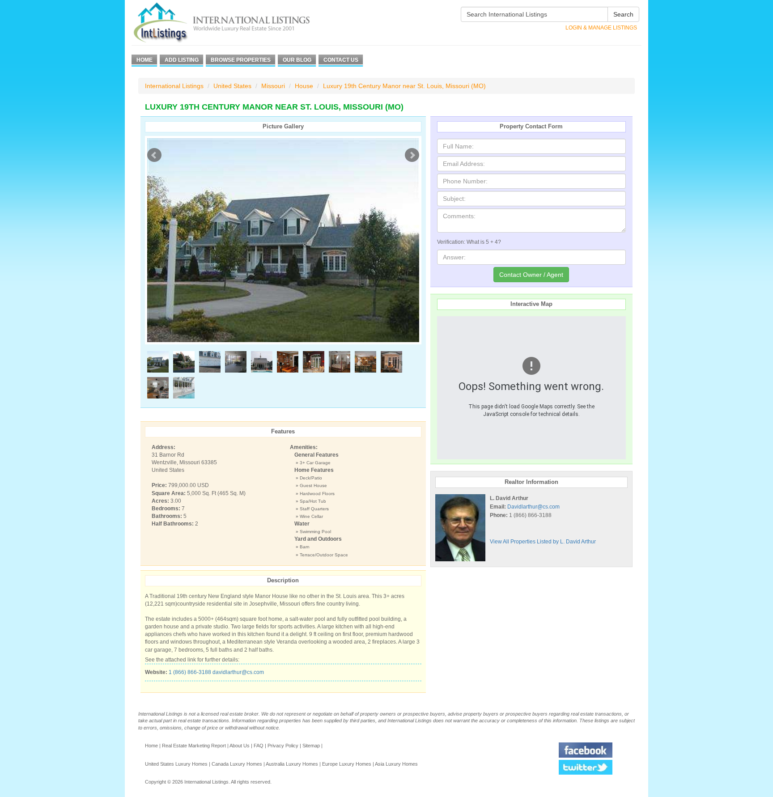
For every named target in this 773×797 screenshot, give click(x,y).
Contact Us (340, 60)
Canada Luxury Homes (237, 764)
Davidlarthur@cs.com (533, 507)
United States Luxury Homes (176, 764)
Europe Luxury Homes (346, 764)
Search (623, 14)
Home (144, 60)
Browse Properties (241, 60)
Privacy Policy (283, 745)
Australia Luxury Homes (292, 764)
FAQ (258, 745)
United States (232, 85)
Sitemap (311, 745)
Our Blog (297, 60)
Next (412, 155)
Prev (154, 155)
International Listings (174, 85)
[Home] (238, 22)
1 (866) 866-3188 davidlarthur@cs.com (216, 672)
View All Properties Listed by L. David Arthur (543, 541)
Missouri (273, 85)
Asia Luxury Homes (396, 764)
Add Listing (182, 60)
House (304, 85)
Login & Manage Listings (601, 28)
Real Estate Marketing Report (194, 745)
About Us (239, 745)
